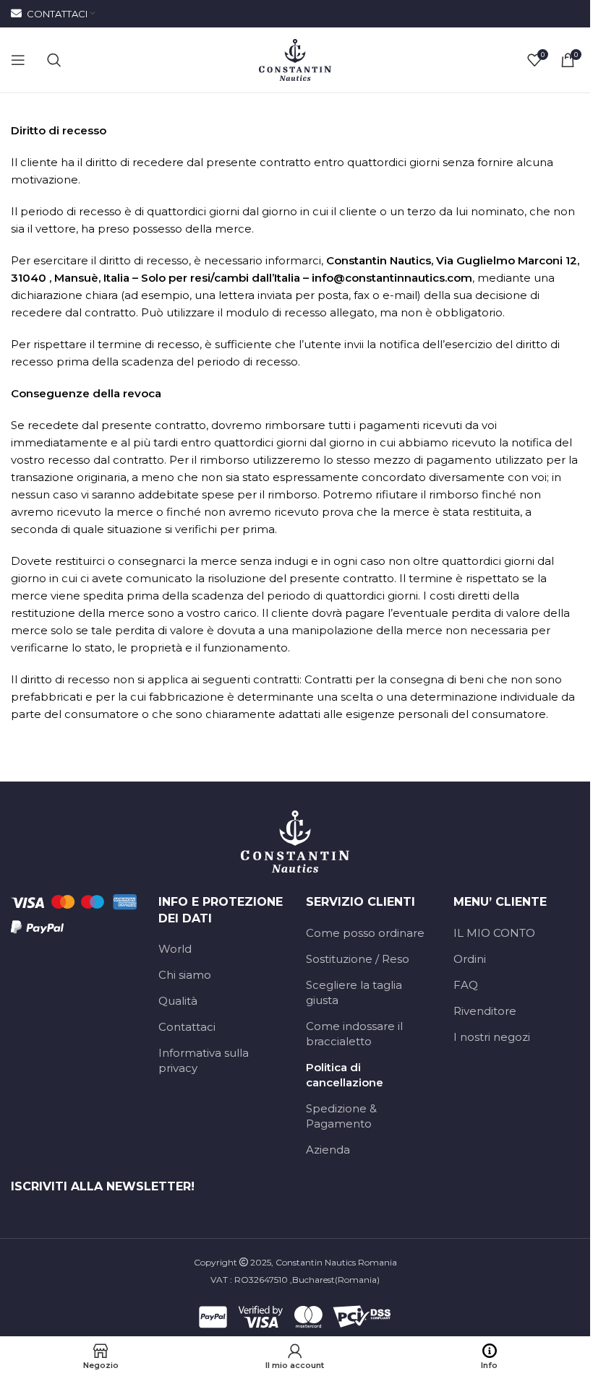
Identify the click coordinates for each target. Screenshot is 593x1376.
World (175, 949)
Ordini (469, 959)
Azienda (328, 1149)
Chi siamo (184, 975)
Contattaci (187, 1027)
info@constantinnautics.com (392, 278)
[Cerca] (54, 60)
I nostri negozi (491, 1037)
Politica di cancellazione (344, 1074)
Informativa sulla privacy (203, 1060)
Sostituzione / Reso (357, 959)
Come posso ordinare (365, 933)
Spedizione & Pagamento (341, 1116)
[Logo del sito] (295, 59)
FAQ (465, 985)
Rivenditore (484, 1011)
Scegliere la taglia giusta (354, 992)
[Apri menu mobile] (18, 60)
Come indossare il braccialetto (354, 1033)
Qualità (177, 1001)
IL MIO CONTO (494, 933)
